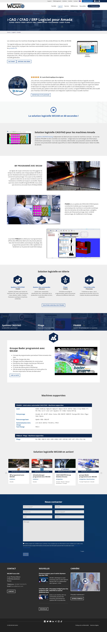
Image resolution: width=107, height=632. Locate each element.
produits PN (13, 48)
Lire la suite (15, 375)
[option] (18, 472)
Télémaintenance (87, 1)
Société (53, 6)
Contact (76, 1)
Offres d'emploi (77, 598)
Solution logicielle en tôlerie (53, 305)
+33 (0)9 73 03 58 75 (20, 584)
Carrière (70, 1)
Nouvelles (83, 6)
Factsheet (11, 61)
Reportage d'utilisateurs (40, 95)
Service (66, 6)
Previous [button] (6, 473)
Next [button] (101, 473)
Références (74, 6)
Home (8, 32)
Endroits (65, 1)
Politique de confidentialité (82, 625)
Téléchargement (57, 1)
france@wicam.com (17, 586)
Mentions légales (94, 625)
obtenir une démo (24, 61)
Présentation (95, 6)
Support (49, 1)
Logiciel (60, 6)
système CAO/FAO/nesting (44, 137)
